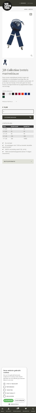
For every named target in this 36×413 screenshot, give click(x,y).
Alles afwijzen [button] (19, 400)
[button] (18, 161)
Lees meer (10, 380)
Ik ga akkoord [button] (8, 400)
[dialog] (14, 387)
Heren (25, 9)
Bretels (31, 9)
